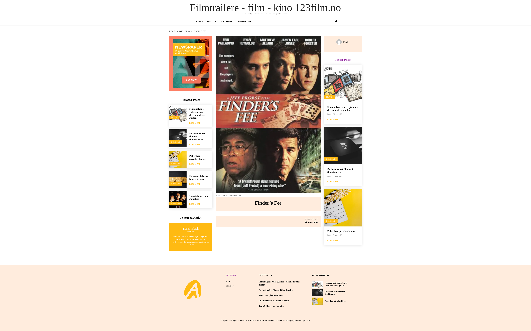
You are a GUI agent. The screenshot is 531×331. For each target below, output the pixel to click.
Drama (188, 31)
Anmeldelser (244, 21)
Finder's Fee (311, 222)
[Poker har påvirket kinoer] (178, 159)
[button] (336, 21)
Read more (194, 123)
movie (180, 31)
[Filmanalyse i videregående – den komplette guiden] (178, 113)
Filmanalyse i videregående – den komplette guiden (342, 109)
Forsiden (198, 21)
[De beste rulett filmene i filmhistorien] (178, 138)
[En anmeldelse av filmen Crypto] (178, 179)
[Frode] (339, 42)
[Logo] (192, 289)
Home (172, 31)
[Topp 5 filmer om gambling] (178, 199)
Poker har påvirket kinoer (197, 157)
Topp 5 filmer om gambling (198, 197)
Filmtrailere (227, 21)
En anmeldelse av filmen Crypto (274, 300)
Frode (346, 42)
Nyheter (211, 21)
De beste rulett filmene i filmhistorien (197, 136)
